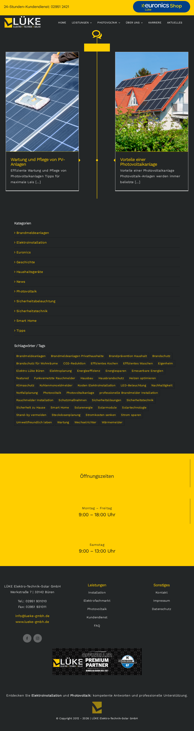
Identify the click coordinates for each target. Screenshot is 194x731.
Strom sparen (131, 415)
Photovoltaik (26, 291)
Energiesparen (116, 371)
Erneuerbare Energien (147, 371)
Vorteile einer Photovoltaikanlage (152, 99)
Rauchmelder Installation (34, 400)
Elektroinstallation (31, 242)
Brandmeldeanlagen (32, 233)
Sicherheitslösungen (106, 400)
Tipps (20, 330)
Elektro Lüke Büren (30, 371)
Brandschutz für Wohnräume (37, 363)
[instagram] (37, 638)
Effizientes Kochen (104, 363)
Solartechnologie (134, 407)
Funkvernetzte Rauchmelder (54, 378)
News (20, 281)
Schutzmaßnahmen (73, 400)
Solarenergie (83, 407)
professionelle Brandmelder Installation (128, 392)
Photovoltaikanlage (80, 392)
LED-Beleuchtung (133, 385)
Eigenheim (165, 363)
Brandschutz (161, 356)
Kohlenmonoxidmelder (56, 385)
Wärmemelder (112, 422)
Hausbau (87, 378)
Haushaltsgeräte (29, 272)
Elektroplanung (61, 371)
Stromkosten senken (101, 415)
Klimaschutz (25, 385)
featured (22, 378)
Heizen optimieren (142, 378)
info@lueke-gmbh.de (32, 616)
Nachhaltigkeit (161, 385)
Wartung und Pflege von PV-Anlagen (42, 99)
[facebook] (27, 638)
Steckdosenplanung (66, 415)
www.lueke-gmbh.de (32, 622)
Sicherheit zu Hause (30, 407)
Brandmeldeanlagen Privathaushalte (77, 356)
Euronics (23, 252)
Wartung (63, 422)
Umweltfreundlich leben (34, 422)
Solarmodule (107, 407)
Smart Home (26, 321)
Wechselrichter (85, 422)
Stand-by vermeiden (31, 415)
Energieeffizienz (88, 371)
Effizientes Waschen (138, 363)
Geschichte (25, 262)
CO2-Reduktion (74, 363)
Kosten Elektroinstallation (96, 385)
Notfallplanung (27, 392)
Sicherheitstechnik (32, 311)
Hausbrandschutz (111, 378)
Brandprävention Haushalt (128, 356)
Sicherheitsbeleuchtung (36, 301)
